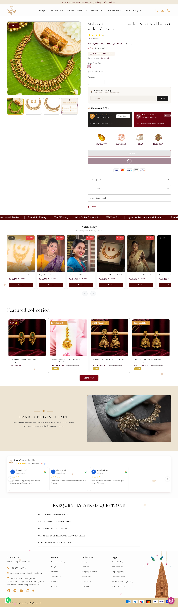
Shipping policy (118, 571)
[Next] (167, 478)
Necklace (85, 566)
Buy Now (21, 285)
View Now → (123, 116)
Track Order (56, 576)
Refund (90, 48)
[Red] (89, 66)
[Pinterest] (35, 590)
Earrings (84, 561)
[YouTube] (22, 590)
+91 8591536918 (18, 568)
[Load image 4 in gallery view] (69, 106)
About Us (55, 581)
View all (89, 378)
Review (54, 586)
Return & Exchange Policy (122, 581)
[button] (42, 10)
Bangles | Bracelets (89, 571)
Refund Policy (117, 561)
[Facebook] (10, 590)
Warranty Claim (118, 586)
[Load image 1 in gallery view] (15, 106)
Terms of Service (118, 576)
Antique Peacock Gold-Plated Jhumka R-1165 (108, 360)
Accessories (86, 576)
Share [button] (93, 207)
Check (162, 98)
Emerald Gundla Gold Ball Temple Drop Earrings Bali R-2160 (25, 360)
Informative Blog (58, 561)
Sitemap (54, 571)
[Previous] (10, 478)
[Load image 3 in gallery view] (51, 106)
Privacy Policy (117, 566)
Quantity (91, 77)
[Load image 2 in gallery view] (33, 106)
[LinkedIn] (29, 590)
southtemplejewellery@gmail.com (26, 572)
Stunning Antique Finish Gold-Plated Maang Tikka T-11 (66, 360)
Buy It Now (111, 160)
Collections (86, 581)
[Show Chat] (9, 600)
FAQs (53, 566)
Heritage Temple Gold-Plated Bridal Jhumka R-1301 (148, 360)
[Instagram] (16, 590)
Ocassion (85, 586)
